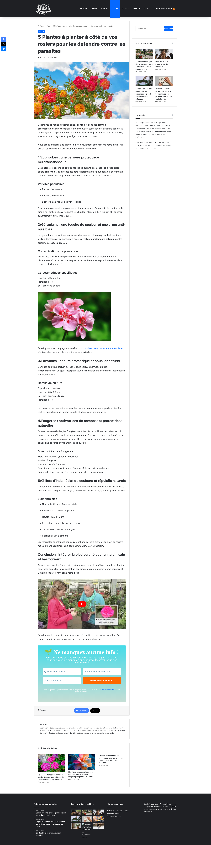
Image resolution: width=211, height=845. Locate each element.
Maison (136, 9)
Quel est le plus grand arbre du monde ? (161, 64)
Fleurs (115, 9)
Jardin (94, 9)
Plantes (105, 9)
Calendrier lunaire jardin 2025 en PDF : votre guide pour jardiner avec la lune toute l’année (163, 94)
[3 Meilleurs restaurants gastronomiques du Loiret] (98, 819)
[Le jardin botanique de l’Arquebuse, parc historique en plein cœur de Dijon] (144, 54)
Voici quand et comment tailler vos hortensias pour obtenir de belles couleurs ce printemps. (51, 777)
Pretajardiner (140, 128)
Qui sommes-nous (114, 816)
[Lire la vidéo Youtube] (82, 604)
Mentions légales (113, 813)
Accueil (84, 9)
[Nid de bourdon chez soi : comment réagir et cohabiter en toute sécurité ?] (98, 826)
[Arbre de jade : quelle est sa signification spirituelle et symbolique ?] (76, 826)
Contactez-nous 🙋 (165, 9)
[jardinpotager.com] (43, 8)
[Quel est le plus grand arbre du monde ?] (164, 54)
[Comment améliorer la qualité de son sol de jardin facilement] (76, 812)
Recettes (148, 9)
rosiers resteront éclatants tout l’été (103, 348)
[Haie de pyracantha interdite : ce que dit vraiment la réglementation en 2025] (87, 831)
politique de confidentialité (107, 690)
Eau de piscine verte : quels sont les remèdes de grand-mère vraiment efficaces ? (144, 94)
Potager (126, 9)
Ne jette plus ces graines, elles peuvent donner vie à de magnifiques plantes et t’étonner (81, 774)
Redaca (42, 58)
